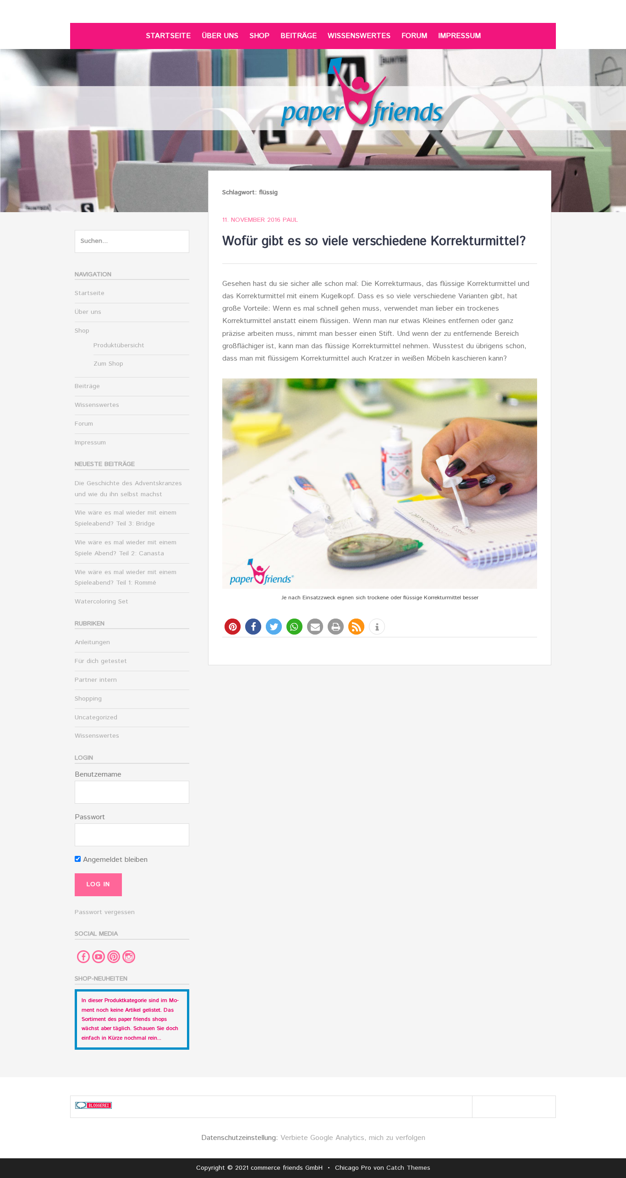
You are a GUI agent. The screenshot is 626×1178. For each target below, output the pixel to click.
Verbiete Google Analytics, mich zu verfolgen (352, 1138)
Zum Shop (108, 363)
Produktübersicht (118, 345)
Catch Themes (408, 1168)
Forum (414, 36)
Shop (259, 36)
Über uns (220, 36)
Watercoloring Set (101, 601)
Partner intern (96, 680)
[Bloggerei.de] (93, 1106)
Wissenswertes (359, 36)
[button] (233, 627)
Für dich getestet (101, 661)
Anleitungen (92, 642)
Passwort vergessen (105, 912)
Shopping (88, 698)
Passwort (90, 817)
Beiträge (298, 36)
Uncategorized (96, 717)
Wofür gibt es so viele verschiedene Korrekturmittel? (374, 241)
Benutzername (98, 774)
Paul (290, 220)
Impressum (459, 36)
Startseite (168, 36)
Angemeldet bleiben (114, 860)
